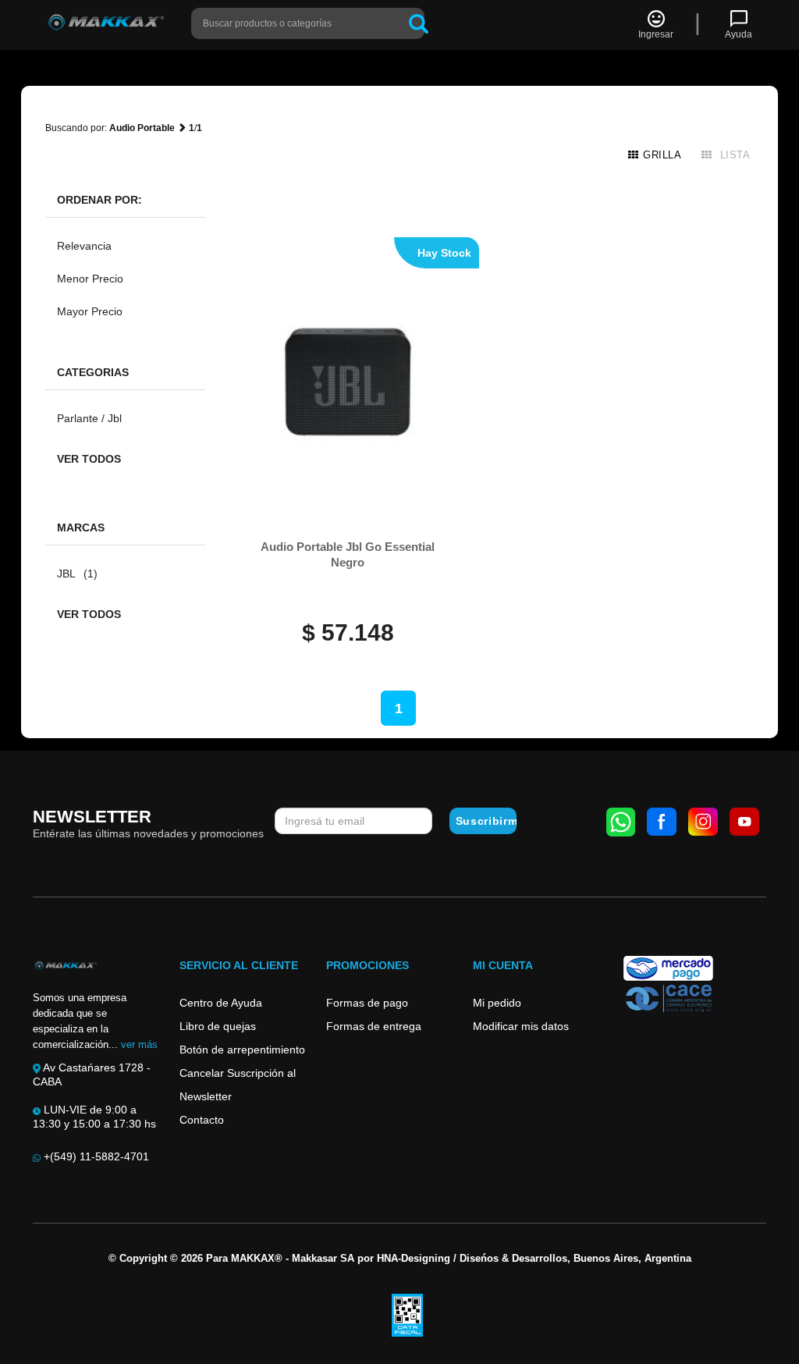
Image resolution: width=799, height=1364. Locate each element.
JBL (77, 573)
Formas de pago (367, 1002)
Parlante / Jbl (89, 418)
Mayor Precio (90, 311)
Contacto (201, 1120)
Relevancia (84, 246)
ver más (139, 1044)
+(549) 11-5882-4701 (95, 1156)
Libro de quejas (217, 1026)
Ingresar (655, 34)
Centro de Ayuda (220, 1002)
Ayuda (738, 34)
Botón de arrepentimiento (242, 1049)
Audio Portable (142, 128)
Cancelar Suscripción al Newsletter (237, 1085)
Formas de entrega (373, 1026)
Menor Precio (90, 278)
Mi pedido (497, 1002)
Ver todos (89, 459)
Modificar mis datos (521, 1026)
